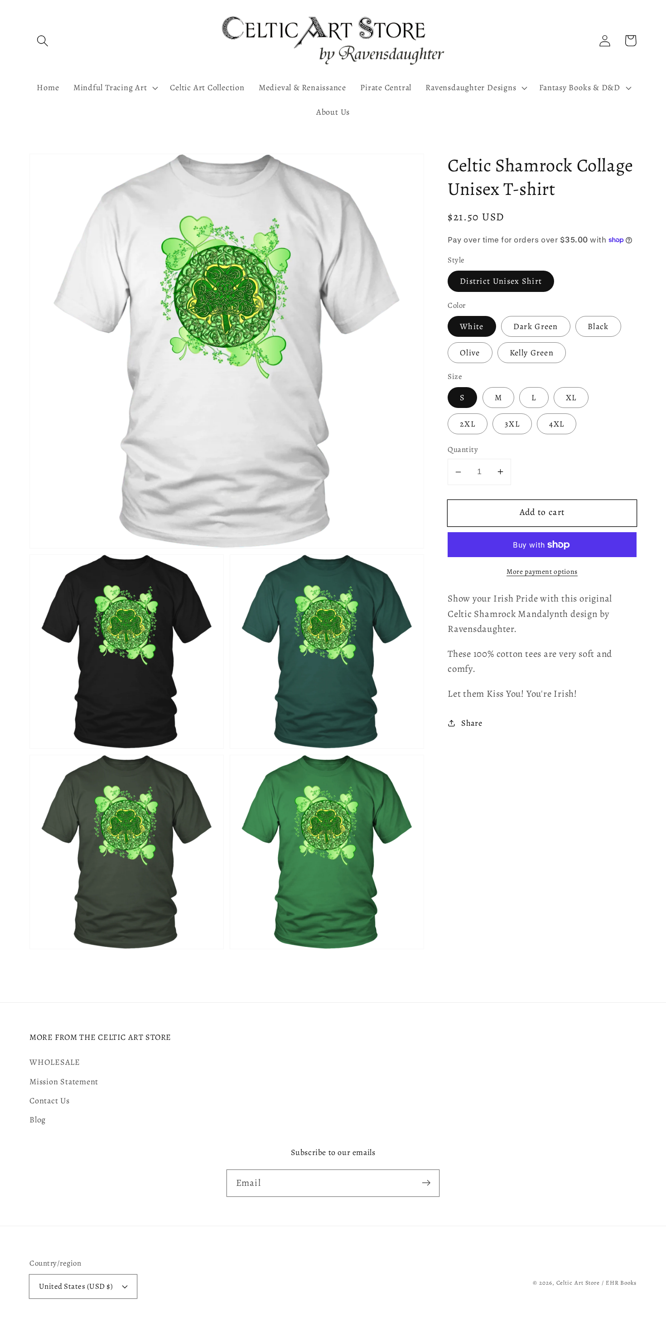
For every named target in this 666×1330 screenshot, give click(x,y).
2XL (467, 423)
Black (598, 326)
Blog (37, 1119)
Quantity (463, 449)
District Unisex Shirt (501, 281)
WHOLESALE (54, 1062)
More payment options (542, 571)
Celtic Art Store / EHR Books (596, 1282)
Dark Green (535, 326)
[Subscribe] (426, 1183)
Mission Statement (63, 1081)
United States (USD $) (76, 1286)
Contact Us (49, 1100)
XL (571, 397)
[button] (42, 40)
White (472, 326)
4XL (556, 423)
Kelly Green (532, 352)
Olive (470, 352)
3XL (512, 423)
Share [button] (472, 723)
